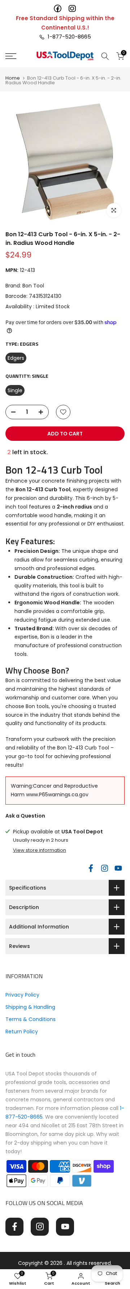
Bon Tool (33, 285)
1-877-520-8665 (68, 36)
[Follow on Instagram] (104, 867)
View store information (39, 850)
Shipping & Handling (30, 1007)
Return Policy (21, 1031)
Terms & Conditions (30, 1019)
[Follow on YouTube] (118, 867)
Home (12, 78)
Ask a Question (25, 815)
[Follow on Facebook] (90, 867)
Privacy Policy (22, 994)
